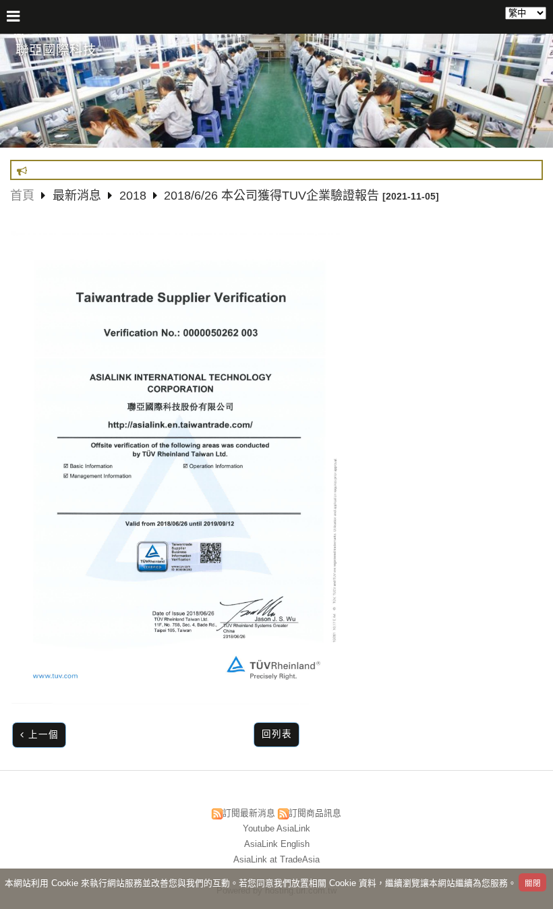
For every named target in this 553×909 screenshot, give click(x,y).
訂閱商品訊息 (315, 813)
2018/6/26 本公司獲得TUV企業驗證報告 (271, 195)
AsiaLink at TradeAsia (276, 859)
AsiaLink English (277, 844)
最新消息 (79, 195)
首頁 (22, 195)
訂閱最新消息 (249, 813)
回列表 (277, 734)
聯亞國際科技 (56, 49)
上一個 (43, 735)
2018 (133, 195)
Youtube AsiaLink (276, 828)
